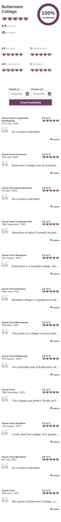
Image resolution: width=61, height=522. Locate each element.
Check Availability (30, 102)
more (56, 139)
